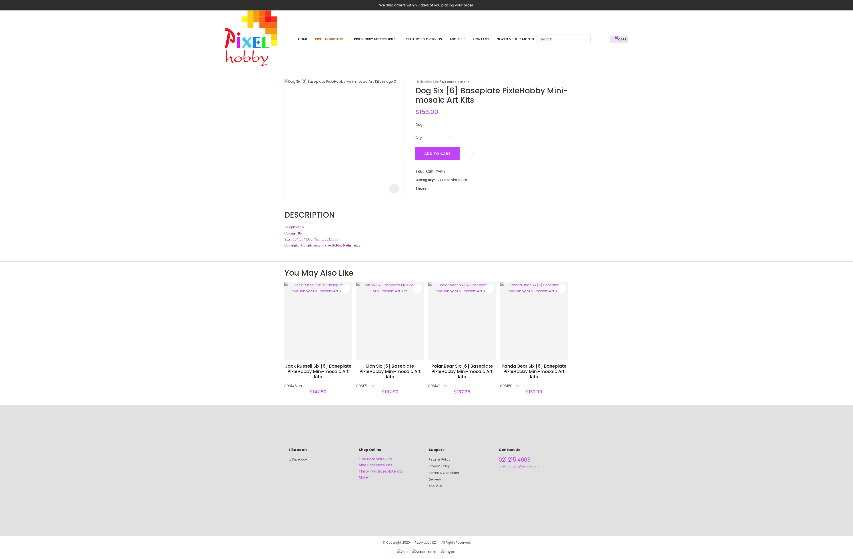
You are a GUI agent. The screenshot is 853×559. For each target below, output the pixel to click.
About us (435, 486)
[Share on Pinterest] (449, 188)
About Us (458, 39)
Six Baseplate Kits (455, 82)
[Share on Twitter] (436, 188)
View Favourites (604, 39)
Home (302, 39)
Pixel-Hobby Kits (329, 39)
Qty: (419, 137)
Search (585, 39)
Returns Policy (439, 459)
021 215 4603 (514, 459)
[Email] (443, 188)
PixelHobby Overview (424, 39)
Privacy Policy (439, 466)
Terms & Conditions (444, 473)
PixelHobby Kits (427, 82)
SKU (419, 171)
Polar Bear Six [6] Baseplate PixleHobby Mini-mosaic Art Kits (462, 371)
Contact (481, 39)
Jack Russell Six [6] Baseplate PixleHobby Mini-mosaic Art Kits (318, 371)
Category (424, 179)
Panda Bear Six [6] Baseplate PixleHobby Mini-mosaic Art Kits (534, 371)
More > (365, 477)
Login (596, 39)
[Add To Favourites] (469, 153)
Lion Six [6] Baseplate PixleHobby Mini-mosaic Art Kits (390, 371)
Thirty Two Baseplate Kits (381, 471)
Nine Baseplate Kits (375, 465)
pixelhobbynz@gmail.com (519, 466)
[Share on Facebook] (430, 188)
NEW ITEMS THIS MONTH (515, 39)
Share (420, 188)
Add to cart (437, 153)
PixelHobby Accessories (374, 39)
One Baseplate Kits (375, 459)
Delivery (435, 479)
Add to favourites (345, 288)
